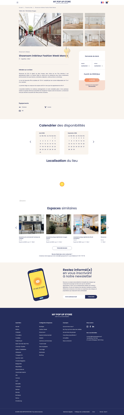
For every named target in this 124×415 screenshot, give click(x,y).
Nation (17, 329)
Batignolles (19, 364)
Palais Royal (19, 341)
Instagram (87, 326)
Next (107, 228)
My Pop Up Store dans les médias (72, 329)
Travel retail (42, 344)
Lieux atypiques (43, 346)
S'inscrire (91, 297)
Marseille (18, 384)
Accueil (21, 7)
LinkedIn (93, 326)
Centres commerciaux (45, 341)
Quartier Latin (19, 358)
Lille (17, 375)
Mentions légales (68, 412)
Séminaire (42, 352)
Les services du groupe (69, 332)
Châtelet (18, 332)
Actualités (66, 338)
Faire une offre (91, 86)
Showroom (42, 332)
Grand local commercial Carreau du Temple (29, 237)
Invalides (18, 338)
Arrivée (82, 63)
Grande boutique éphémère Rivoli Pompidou (83, 237)
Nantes (18, 389)
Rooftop (41, 355)
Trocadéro (19, 335)
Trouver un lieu (28, 7)
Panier (107, 2)
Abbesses (18, 352)
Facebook (90, 326)
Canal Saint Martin (21, 372)
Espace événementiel (45, 335)
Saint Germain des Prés (22, 344)
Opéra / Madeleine (21, 349)
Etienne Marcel (20, 369)
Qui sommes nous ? (68, 326)
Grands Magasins (20, 361)
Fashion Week (43, 329)
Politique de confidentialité (82, 412)
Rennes (18, 392)
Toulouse (18, 386)
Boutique (41, 326)
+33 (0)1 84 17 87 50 (92, 338)
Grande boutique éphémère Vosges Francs (56, 237)
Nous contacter (67, 341)
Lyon (17, 381)
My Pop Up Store (62, 2)
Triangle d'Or (19, 355)
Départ (96, 63)
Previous (16, 228)
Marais (17, 326)
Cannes (18, 378)
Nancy (17, 398)
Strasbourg (19, 401)
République (19, 366)
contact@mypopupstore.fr (94, 336)
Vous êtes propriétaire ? (69, 335)
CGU (93, 412)
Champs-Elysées (20, 346)
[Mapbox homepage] (22, 201)
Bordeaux (18, 395)
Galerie (41, 338)
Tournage (42, 349)
